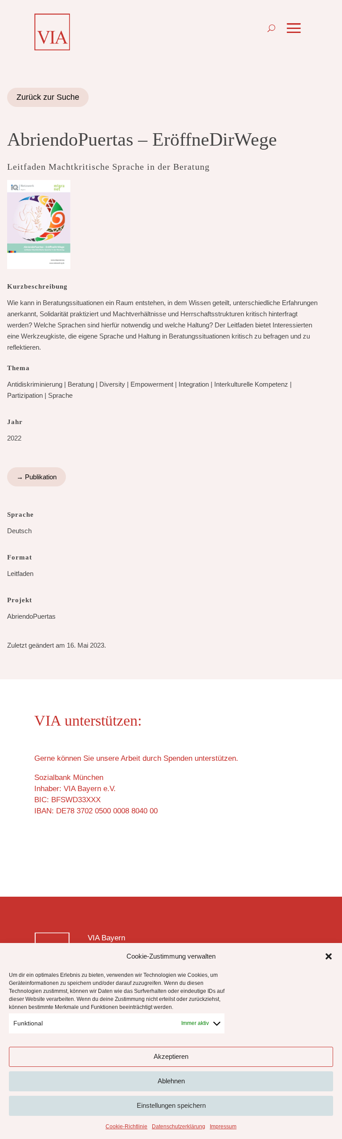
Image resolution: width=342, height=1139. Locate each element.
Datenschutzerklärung (178, 1126)
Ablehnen (171, 1081)
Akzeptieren (171, 1056)
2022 (14, 438)
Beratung (81, 384)
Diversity (112, 384)
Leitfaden (20, 573)
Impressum (223, 1126)
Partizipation (25, 395)
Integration (194, 384)
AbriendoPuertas (31, 616)
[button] (328, 956)
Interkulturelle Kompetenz (251, 384)
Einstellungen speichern (171, 1105)
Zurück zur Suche (47, 97)
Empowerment (151, 384)
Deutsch (19, 531)
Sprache (60, 395)
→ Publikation (36, 477)
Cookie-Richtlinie (126, 1126)
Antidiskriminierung (34, 384)
